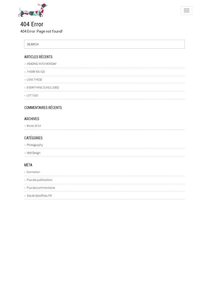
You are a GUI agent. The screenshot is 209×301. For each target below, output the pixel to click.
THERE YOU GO (36, 71)
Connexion (33, 172)
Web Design (34, 153)
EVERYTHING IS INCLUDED (43, 87)
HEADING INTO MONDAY (41, 64)
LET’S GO (32, 95)
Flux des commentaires (41, 188)
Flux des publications (39, 180)
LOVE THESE (34, 79)
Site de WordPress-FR (39, 195)
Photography (35, 145)
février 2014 (34, 126)
